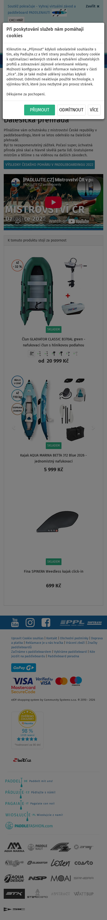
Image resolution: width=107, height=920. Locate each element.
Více (94, 110)
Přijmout (39, 110)
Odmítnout (71, 110)
